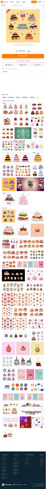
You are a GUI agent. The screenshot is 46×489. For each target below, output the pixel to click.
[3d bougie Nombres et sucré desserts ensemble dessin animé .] (36, 324)
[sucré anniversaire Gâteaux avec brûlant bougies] (34, 287)
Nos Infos (26, 461)
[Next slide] (41, 97)
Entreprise (4, 462)
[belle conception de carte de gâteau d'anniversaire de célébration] (9, 199)
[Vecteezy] (2, 2)
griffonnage (24, 97)
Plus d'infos (5, 71)
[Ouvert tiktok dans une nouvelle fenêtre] (21, 484)
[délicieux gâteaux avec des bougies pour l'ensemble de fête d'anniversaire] (21, 121)
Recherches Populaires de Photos (16, 469)
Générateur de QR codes (4, 478)
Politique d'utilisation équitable (36, 485)
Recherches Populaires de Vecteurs (16, 465)
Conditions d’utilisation (39, 484)
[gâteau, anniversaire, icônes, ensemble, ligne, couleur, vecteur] (8, 171)
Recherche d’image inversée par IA (4, 470)
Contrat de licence (15, 458)
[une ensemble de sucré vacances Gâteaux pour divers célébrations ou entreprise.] (15, 387)
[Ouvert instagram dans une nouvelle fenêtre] (15, 484)
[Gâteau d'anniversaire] (23, 199)
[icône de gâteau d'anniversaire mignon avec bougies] (37, 109)
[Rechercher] (40, 5)
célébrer (18, 97)
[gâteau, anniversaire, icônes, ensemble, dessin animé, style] (7, 145)
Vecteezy (3, 459)
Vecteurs (6, 1)
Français (40, 464)
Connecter (39, 1)
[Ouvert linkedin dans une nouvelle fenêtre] (17, 484)
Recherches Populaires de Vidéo (16, 473)
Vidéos (17, 1)
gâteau (4, 97)
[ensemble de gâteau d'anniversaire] (15, 109)
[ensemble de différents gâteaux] (38, 171)
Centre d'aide (27, 457)
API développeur (4, 467)
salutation (32, 97)
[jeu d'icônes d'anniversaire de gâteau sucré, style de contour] (7, 361)
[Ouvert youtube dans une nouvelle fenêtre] (25, 484)
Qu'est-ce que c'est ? (14, 68)
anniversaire (11, 97)
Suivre (29, 51)
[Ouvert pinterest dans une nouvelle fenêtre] (19, 484)
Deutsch (40, 462)
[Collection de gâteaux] (23, 171)
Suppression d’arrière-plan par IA (4, 474)
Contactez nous (28, 459)
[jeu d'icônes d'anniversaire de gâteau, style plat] (8, 133)
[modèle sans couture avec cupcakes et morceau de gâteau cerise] (19, 145)
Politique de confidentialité (38, 485)
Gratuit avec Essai (23, 56)
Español (40, 459)
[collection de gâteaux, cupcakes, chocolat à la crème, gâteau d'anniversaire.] (8, 216)
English (40, 457)
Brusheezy (4, 457)
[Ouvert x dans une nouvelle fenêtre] (23, 484)
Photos (12, 1)
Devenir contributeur (27, 463)
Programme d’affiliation (15, 463)
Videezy (3, 461)
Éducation (4, 464)
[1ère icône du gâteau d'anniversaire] (23, 133)
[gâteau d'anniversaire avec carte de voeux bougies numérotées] (25, 422)
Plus (40, 466)
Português (41, 461)
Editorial (23, 1)
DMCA (14, 460)
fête (38, 97)
